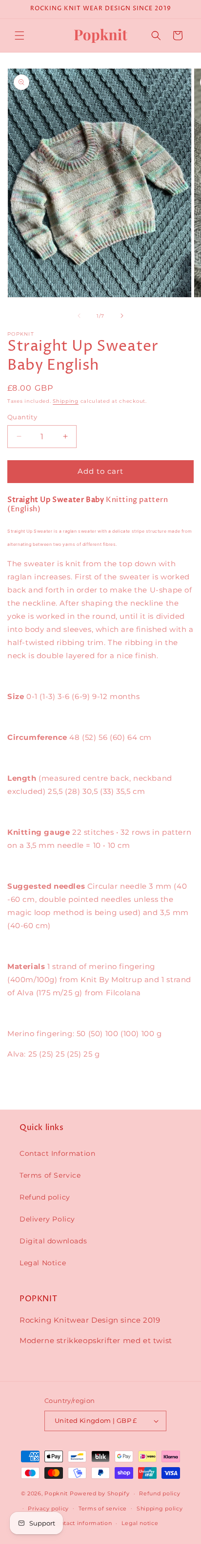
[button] (19, 35)
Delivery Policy (47, 1219)
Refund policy (45, 1197)
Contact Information (57, 1153)
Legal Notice (43, 1262)
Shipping (66, 401)
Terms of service (103, 1508)
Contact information (82, 1523)
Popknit (56, 1493)
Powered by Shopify (100, 1493)
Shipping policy (160, 1508)
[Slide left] (79, 315)
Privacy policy (48, 1508)
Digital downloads (53, 1241)
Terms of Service (50, 1175)
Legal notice (139, 1523)
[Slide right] (122, 315)
